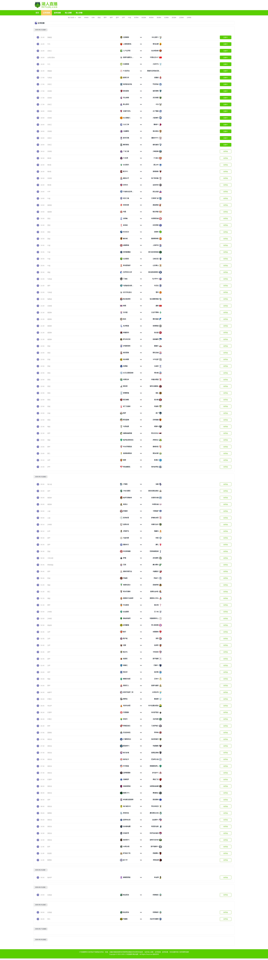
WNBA (86, 17)
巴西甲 (49, 712)
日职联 (49, 91)
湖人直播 (68, 13)
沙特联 (189, 17)
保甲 (48, 491)
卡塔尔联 (50, 558)
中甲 (48, 191)
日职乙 (49, 51)
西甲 (105, 17)
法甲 (123, 17)
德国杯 (49, 205)
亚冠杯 (174, 17)
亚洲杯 (166, 17)
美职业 (49, 739)
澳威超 (49, 37)
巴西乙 (49, 699)
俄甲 (48, 285)
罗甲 (48, 467)
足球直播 (46, 13)
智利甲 (49, 877)
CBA (93, 17)
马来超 (49, 77)
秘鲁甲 (49, 692)
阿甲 (48, 726)
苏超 (48, 578)
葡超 (48, 426)
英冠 (48, 218)
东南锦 (49, 306)
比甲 (48, 531)
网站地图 (135, 954)
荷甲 (48, 433)
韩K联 (49, 158)
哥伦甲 (49, 706)
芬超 (48, 359)
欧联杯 (151, 17)
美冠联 (49, 853)
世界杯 (136, 17)
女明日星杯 (51, 57)
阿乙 (48, 919)
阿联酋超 (50, 565)
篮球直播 (57, 13)
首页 (37, 13)
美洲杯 (159, 17)
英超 (99, 17)
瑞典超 (49, 299)
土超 (48, 511)
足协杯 (181, 17)
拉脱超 (49, 895)
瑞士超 (49, 484)
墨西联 (49, 732)
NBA (79, 17)
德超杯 (49, 625)
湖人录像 (79, 13)
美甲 (48, 800)
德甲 (111, 17)
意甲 (117, 17)
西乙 (48, 453)
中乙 (48, 44)
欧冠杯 (144, 17)
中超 (129, 17)
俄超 (48, 272)
